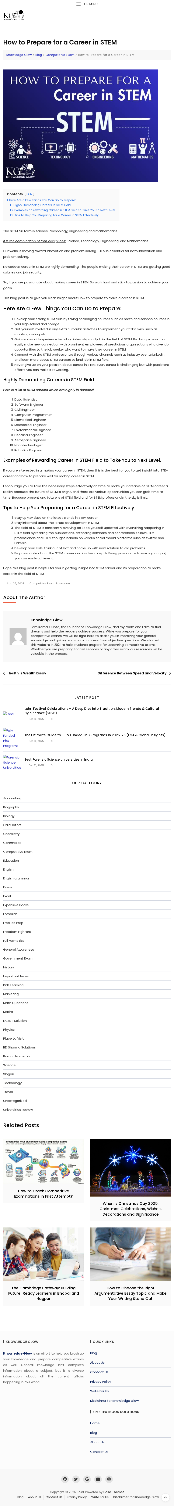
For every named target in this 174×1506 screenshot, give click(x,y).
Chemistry (11, 834)
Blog (93, 1353)
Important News (16, 976)
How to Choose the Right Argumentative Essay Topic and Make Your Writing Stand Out (130, 1293)
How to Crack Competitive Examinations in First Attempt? (43, 1193)
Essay (7, 887)
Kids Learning (13, 985)
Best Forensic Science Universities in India (58, 759)
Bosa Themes (113, 1492)
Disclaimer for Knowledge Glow (114, 1400)
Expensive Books (16, 905)
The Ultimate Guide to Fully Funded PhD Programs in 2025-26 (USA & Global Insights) (95, 735)
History (8, 967)
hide (29, 194)
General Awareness (18, 949)
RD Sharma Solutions (19, 1047)
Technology (12, 1083)
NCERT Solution (15, 1020)
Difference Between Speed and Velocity (132, 673)
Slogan (8, 1074)
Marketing (11, 994)
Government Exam (17, 958)
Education (63, 583)
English (8, 869)
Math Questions (15, 1003)
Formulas (10, 914)
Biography (11, 807)
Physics (9, 1029)
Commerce (12, 842)
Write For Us (99, 1391)
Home (95, 1423)
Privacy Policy (100, 1381)
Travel (8, 1092)
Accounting (12, 798)
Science (9, 1065)
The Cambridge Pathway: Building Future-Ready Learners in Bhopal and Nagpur (43, 1293)
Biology (8, 816)
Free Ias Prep (13, 923)
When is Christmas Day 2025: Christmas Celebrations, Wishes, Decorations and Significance (130, 1209)
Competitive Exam (42, 583)
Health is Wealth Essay (26, 673)
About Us (97, 1362)
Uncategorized (15, 1100)
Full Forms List (13, 940)
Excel (7, 896)
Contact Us (99, 1372)
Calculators (12, 825)
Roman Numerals (16, 1056)
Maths (8, 1012)
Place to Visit (13, 1038)
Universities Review (18, 1109)
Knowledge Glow (47, 620)
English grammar (16, 878)
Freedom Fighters (17, 931)
